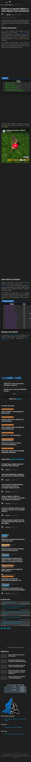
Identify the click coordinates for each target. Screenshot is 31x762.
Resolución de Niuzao (10, 305)
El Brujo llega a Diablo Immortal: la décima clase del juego (13, 464)
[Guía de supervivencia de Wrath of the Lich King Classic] (4, 678)
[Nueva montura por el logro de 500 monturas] (4, 656)
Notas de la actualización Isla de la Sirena (12, 617)
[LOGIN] (25, 1)
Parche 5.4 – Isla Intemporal (11, 435)
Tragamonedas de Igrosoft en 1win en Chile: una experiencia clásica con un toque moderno (12, 559)
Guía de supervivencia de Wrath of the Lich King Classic (13, 549)
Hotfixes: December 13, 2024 (9, 602)
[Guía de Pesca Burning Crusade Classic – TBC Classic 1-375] (4, 666)
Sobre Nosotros (8, 719)
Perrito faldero (23, 32)
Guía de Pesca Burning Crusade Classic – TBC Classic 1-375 (16, 666)
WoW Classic (5, 544)
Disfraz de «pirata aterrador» (12, 89)
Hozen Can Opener (9, 321)
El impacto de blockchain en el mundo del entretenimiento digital (13, 589)
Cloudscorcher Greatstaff (11, 316)
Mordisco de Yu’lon (9, 312)
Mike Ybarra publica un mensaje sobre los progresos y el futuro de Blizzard (16, 672)
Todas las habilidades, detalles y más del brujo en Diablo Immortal (13, 475)
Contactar (15, 719)
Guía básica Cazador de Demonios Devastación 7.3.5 (11, 579)
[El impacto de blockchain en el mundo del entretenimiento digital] (4, 661)
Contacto (20, 760)
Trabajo (6, 720)
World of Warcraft (7, 409)
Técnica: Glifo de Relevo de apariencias (14, 90)
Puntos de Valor (6, 338)
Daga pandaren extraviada (11, 328)
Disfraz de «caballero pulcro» (12, 86)
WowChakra (5, 554)
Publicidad (19, 727)
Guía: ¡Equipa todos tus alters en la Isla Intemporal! (13, 428)
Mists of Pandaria (7, 440)
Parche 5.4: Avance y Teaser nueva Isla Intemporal (11, 443)
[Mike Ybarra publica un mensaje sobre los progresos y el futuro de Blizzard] (4, 672)
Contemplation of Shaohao (11, 320)
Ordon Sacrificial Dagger (11, 324)
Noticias (4, 536)
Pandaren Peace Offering (11, 315)
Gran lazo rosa (8, 84)
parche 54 (17, 378)
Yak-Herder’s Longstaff (10, 323)
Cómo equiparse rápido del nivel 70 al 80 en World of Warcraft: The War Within (13, 521)
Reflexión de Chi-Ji (9, 310)
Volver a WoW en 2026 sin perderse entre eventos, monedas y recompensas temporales (13, 498)
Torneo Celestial (14, 335)
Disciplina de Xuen (9, 307)
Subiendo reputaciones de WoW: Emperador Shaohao (13, 451)
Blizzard (4, 535)
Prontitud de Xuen (9, 308)
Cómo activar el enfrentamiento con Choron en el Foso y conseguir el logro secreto (12, 486)
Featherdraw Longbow (10, 326)
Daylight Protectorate (10, 313)
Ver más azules (5, 628)
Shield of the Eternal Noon (11, 318)
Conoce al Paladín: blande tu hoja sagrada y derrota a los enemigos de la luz (13, 509)
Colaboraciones (22, 719)
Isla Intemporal (7, 378)
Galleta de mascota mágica (11, 82)
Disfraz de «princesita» (10, 87)
